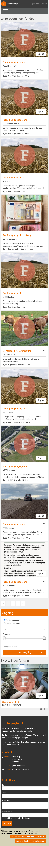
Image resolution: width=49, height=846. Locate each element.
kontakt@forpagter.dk (21, 769)
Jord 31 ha (14, 307)
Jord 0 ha (16, 134)
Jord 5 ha (16, 76)
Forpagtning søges (13, 623)
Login (32, 3)
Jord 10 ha (16, 422)
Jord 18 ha (14, 192)
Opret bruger (41, 3)
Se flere (44, 709)
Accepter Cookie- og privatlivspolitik (30, 841)
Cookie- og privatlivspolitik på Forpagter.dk (28, 836)
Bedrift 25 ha (17, 480)
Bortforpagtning (12, 620)
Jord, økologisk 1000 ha (19, 249)
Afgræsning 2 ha (16, 365)
